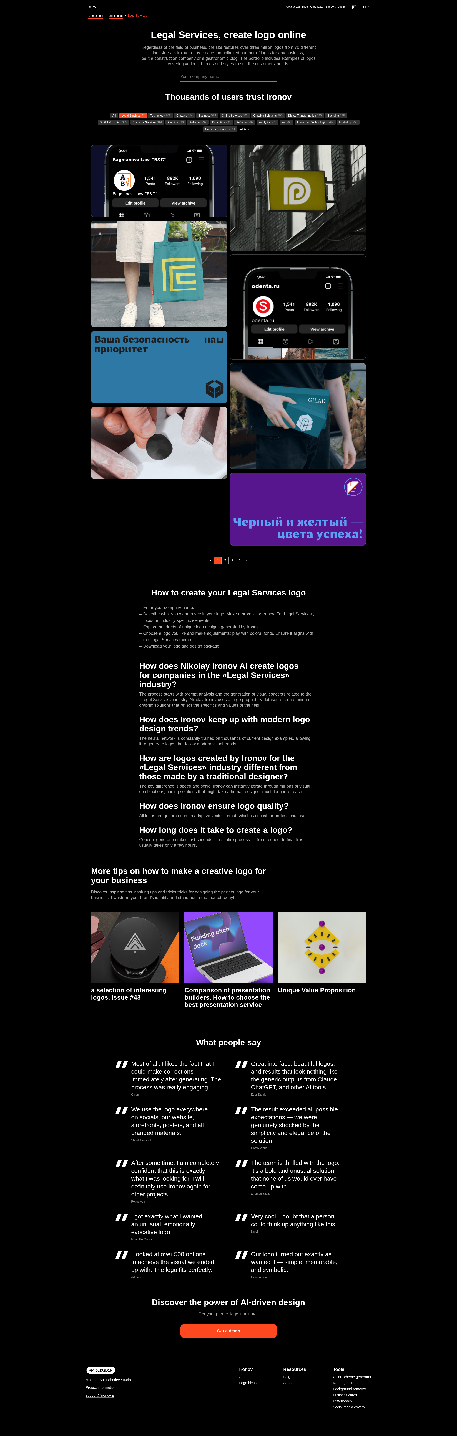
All (114, 115)
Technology (157, 115)
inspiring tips (120, 892)
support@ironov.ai (100, 1395)
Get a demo (228, 1330)
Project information (100, 1387)
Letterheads (342, 1401)
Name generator (346, 1383)
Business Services (144, 122)
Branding (333, 115)
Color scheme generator (352, 1377)
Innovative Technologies (312, 122)
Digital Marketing (110, 122)
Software (195, 122)
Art (284, 122)
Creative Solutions (265, 115)
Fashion (173, 122)
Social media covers (349, 1407)
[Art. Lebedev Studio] (108, 1370)
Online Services (232, 115)
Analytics (265, 122)
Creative (181, 115)
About (243, 1377)
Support (289, 1383)
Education (218, 122)
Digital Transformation (302, 115)
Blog (286, 1377)
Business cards (345, 1395)
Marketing (345, 122)
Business (204, 115)
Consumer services (217, 129)
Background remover (349, 1389)
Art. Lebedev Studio (115, 1380)
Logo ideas (248, 1383)
